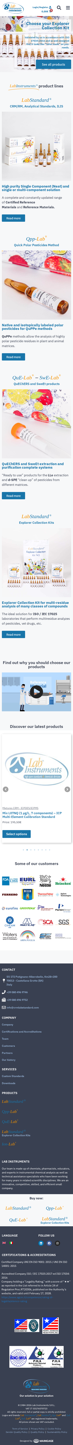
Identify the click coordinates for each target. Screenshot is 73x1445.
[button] (4, 44)
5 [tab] (38, 850)
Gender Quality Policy (17, 1432)
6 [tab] (42, 850)
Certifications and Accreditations (22, 1031)
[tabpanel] (36, 788)
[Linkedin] (41, 1243)
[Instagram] (57, 1243)
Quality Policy (37, 1432)
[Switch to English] (4, 1242)
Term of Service (20, 1428)
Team (5, 1038)
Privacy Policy (38, 1428)
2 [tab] (27, 850)
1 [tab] (23, 850)
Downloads (8, 1083)
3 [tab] (31, 850)
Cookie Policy (54, 1428)
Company (7, 1024)
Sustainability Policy (57, 1432)
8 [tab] (49, 850)
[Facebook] (49, 1243)
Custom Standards (13, 1076)
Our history (8, 1060)
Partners (7, 1053)
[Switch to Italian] (11, 1242)
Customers (8, 1046)
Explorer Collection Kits (16, 1135)
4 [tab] (34, 850)
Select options (16, 834)
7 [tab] (46, 850)
